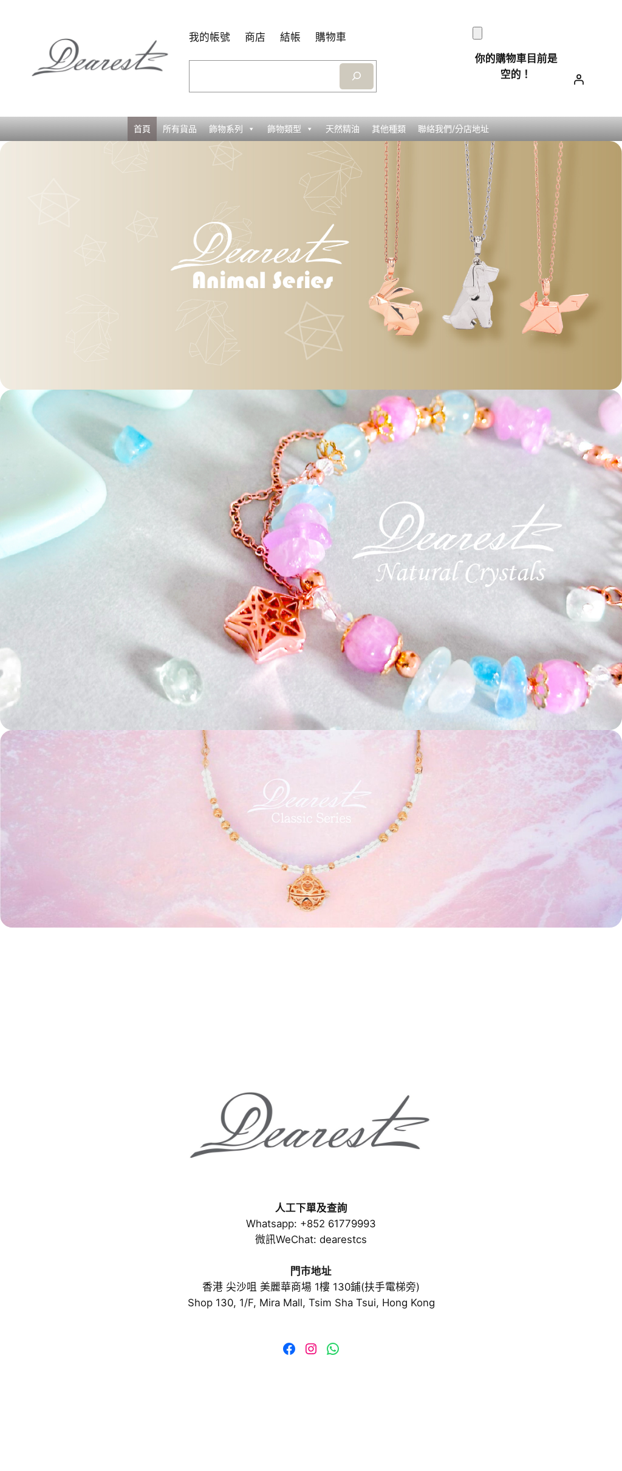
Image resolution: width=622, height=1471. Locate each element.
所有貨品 (180, 128)
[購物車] (477, 33)
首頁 (142, 128)
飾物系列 (226, 128)
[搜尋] (357, 76)
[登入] (579, 79)
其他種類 (389, 128)
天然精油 (343, 128)
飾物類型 (284, 128)
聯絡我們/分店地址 (453, 128)
